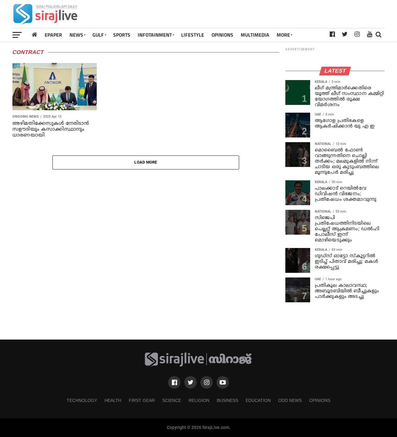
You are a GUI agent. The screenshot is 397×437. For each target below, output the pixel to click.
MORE (283, 34)
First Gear (142, 400)
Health (113, 400)
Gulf (98, 34)
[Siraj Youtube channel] (222, 382)
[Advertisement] (272, 14)
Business (227, 400)
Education (258, 400)
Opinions (319, 400)
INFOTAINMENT (155, 34)
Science (171, 400)
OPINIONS (222, 34)
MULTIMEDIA (255, 34)
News (76, 34)
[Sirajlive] (198, 365)
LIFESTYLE (192, 34)
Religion (199, 400)
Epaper (53, 34)
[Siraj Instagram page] (206, 382)
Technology (82, 400)
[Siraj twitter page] (190, 382)
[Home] (34, 34)
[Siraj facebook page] (174, 382)
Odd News (290, 400)
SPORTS (121, 34)
